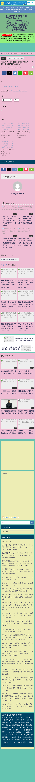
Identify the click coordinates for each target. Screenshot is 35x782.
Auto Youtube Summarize (18, 91)
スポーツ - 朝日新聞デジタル (16, 58)
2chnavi (4, 473)
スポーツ (4, 58)
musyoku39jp (17, 193)
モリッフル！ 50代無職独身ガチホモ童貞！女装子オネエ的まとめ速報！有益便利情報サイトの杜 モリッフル (17, 688)
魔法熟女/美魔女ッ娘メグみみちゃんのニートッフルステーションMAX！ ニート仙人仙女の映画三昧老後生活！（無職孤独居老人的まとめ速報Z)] (17, 563)
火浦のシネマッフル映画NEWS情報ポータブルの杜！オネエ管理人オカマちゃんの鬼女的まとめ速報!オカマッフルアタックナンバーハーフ (17, 637)
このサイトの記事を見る (9, 86)
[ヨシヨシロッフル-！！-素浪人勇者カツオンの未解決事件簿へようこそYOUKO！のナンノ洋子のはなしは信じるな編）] (17, 680)
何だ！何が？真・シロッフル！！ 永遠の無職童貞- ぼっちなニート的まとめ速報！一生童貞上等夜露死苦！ (17, 597)
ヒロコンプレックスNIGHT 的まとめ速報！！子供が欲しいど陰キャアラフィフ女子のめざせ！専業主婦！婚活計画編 (17, 706)
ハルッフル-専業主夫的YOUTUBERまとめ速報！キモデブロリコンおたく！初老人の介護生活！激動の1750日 (17, 623)
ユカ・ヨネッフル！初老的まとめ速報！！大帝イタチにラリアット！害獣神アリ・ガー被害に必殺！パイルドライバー (17, 645)
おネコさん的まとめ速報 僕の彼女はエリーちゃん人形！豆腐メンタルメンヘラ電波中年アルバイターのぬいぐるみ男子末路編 (17, 547)
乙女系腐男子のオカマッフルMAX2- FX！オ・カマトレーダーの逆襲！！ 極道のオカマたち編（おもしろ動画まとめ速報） (17, 555)
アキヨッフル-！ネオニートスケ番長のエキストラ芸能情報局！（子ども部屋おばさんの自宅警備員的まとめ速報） (17, 672)
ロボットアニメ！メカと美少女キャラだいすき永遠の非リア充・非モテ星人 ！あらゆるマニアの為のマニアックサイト (17, 615)
